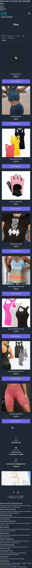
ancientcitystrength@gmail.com (16, 464)
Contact (2, 10)
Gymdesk (20, 497)
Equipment (10, 36)
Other (23, 36)
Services (2, 7)
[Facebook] (13, 493)
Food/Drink (17, 36)
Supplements (10, 38)
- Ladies (3, 40)
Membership (3, 8)
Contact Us (16, 466)
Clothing (3, 36)
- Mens (3, 38)
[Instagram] (18, 493)
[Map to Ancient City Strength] (16, 478)
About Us (2, 6)
